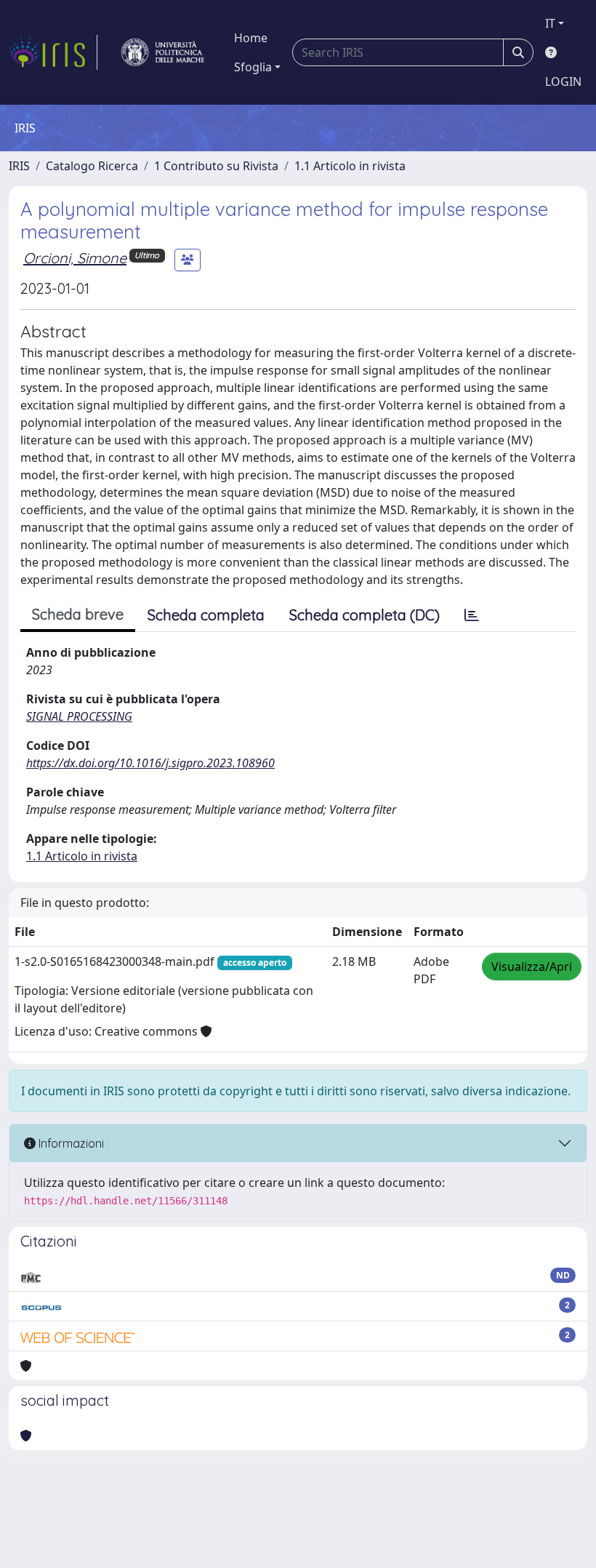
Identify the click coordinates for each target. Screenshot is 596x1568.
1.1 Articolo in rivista (350, 166)
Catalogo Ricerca (92, 166)
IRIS (19, 166)
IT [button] (550, 23)
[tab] (471, 615)
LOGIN (563, 81)
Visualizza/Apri (531, 967)
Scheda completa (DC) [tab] (364, 615)
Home (250, 38)
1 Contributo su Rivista (216, 166)
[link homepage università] (163, 52)
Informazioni (70, 1143)
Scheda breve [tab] (78, 614)
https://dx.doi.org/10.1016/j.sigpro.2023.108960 (150, 763)
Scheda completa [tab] (206, 615)
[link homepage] (53, 52)
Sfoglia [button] (253, 67)
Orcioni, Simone (74, 258)
